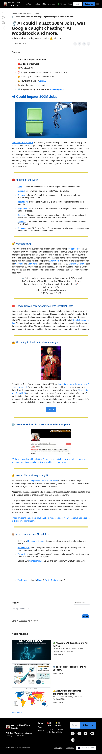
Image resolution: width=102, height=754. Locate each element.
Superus (21, 191)
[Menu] (97, 3)
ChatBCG (22, 222)
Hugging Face (74, 249)
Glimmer (21, 228)
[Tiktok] (85, 733)
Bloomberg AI (23, 548)
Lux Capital (32, 264)
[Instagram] (73, 740)
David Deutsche (52, 580)
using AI (42, 81)
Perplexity (22, 554)
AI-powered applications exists (44, 480)
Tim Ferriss (22, 580)
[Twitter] (73, 733)
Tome (20, 187)
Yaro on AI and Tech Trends (21, 14)
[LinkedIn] (79, 733)
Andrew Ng (54, 261)
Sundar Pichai (35, 561)
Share (51, 409)
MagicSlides (23, 208)
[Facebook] (92, 733)
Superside (22, 195)
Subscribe (89, 4)
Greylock (19, 264)
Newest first (80, 602)
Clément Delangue (77, 264)
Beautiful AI (23, 202)
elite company (56, 89)
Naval (39, 580)
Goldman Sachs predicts (22, 143)
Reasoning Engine (35, 541)
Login (78, 4)
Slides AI (21, 215)
